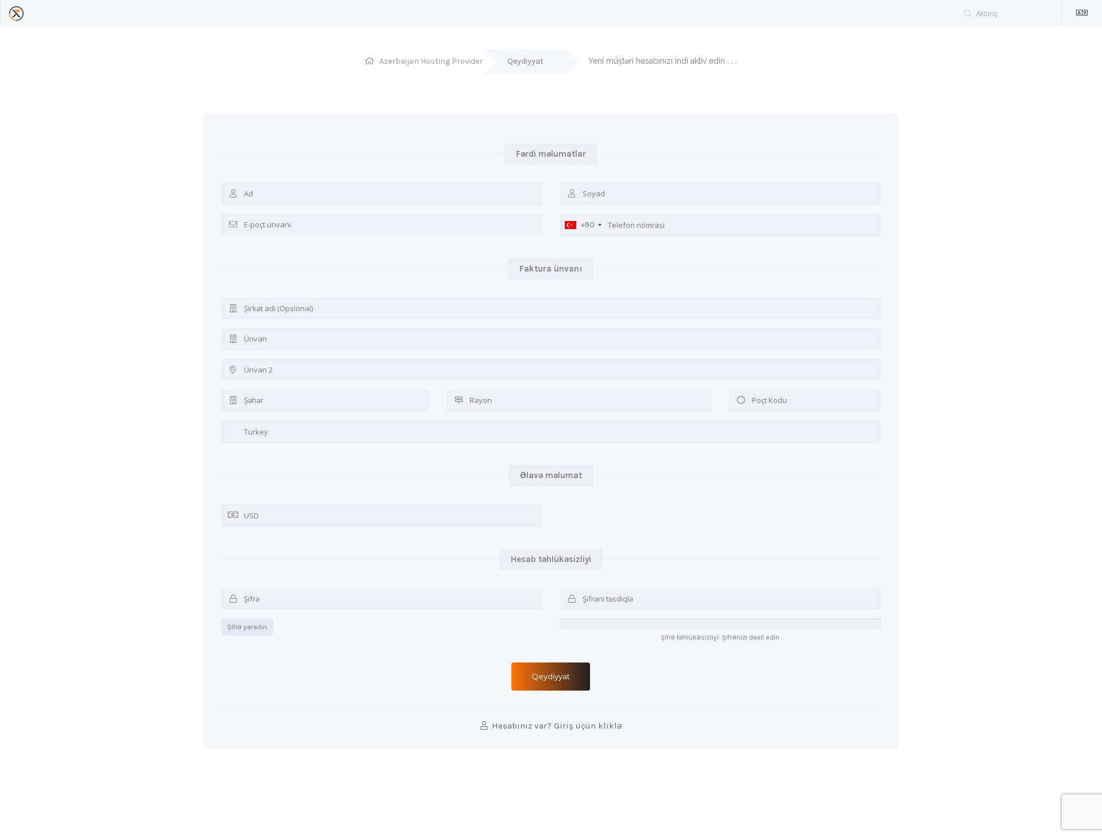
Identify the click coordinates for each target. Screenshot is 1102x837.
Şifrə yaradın (247, 627)
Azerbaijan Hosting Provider (431, 61)
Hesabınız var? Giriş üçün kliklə (556, 725)
